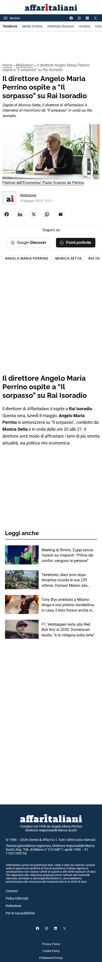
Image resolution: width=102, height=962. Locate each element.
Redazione (28, 195)
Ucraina (84, 26)
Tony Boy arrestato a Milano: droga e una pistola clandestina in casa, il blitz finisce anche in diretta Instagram (68, 605)
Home (7, 65)
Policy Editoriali (17, 898)
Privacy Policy (51, 944)
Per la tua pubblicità (20, 913)
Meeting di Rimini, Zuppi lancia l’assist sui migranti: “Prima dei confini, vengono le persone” (67, 555)
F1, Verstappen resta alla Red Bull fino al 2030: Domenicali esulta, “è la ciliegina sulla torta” (68, 629)
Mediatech (24, 65)
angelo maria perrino (26, 258)
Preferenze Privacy (51, 958)
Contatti (12, 891)
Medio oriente (32, 26)
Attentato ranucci (60, 26)
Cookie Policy (51, 951)
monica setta (68, 258)
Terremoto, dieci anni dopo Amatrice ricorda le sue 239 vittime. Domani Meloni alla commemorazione (65, 580)
